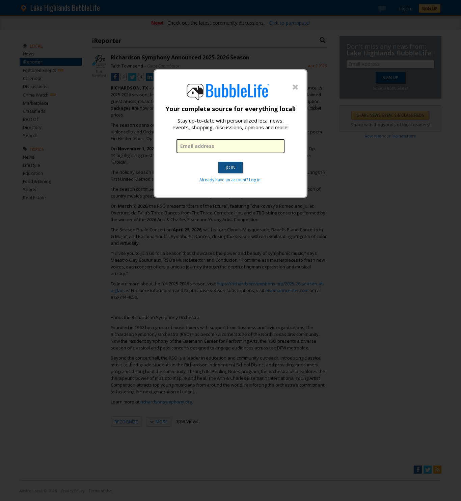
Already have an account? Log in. (230, 180)
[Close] (295, 87)
